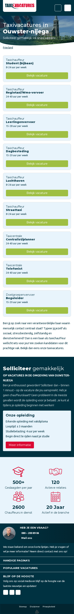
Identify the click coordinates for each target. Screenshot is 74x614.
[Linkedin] (11, 592)
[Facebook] (5, 592)
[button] (37, 560)
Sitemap (23, 606)
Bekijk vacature (37, 75)
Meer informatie (20, 445)
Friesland (8, 47)
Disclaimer (35, 606)
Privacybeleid (49, 606)
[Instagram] (18, 592)
